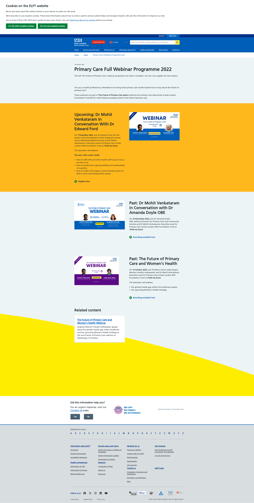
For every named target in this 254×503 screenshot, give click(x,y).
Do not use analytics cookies (52, 26)
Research (102, 462)
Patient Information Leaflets (108, 456)
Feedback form (87, 499)
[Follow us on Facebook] (84, 493)
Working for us (109, 50)
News (86, 55)
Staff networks (132, 457)
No (88, 417)
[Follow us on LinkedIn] (101, 493)
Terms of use (101, 499)
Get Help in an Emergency (136, 478)
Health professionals (147, 50)
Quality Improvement (78, 454)
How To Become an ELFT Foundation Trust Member (164, 451)
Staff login (173, 36)
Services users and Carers (108, 446)
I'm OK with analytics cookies (21, 26)
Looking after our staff (135, 454)
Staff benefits (132, 461)
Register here (84, 181)
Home (76, 50)
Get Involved (160, 446)
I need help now (98, 42)
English (115, 42)
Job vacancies (132, 465)
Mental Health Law (77, 474)
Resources (101, 474)
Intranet (162, 36)
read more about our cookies (82, 20)
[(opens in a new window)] (95, 493)
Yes (75, 417)
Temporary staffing (134, 450)
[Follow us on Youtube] (106, 493)
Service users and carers (91, 50)
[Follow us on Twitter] (90, 493)
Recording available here (144, 237)
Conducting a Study (105, 466)
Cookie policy (74, 499)
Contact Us (76, 410)
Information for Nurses (78, 470)
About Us (101, 470)
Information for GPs (77, 466)
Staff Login (159, 468)
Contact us (176, 50)
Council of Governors (162, 456)
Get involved (163, 50)
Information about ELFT (127, 50)
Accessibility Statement (78, 457)
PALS (129, 482)
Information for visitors (106, 459)
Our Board (74, 450)
